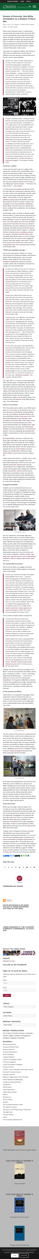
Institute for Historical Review (12, 1082)
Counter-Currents (8, 1067)
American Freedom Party (11, 1047)
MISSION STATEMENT (12, 1)
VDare (5, 1117)
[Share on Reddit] (30, 867)
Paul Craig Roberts (9, 1089)
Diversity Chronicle (9, 1074)
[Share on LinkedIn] (19, 867)
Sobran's (5, 1102)
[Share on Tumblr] (23, 867)
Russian (6, 1038)
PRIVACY (28, 1)
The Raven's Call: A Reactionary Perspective (17, 1109)
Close (14, 1255)
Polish (17, 1036)
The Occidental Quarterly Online (13, 1104)
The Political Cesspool (10, 1107)
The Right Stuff (7, 1112)
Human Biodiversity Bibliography (13, 1079)
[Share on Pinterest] (16, 867)
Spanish (14, 1038)
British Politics (25, 24)
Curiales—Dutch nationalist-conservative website (18, 1069)
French (22, 1033)
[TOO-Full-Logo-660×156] (16, 6)
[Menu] (33, 6)
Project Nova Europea (10, 1092)
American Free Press (9, 1044)
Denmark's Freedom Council (12, 1072)
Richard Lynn (7, 1097)
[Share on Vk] (27, 867)
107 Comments (15, 24)
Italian (11, 1036)
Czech (8, 1033)
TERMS (22, 1)
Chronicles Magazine (9, 1062)
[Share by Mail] (34, 867)
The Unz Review (8, 1114)
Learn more (24, 1255)
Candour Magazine (9, 1057)
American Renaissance (10, 1052)
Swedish (21, 1038)
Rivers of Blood (7, 1099)
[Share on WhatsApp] (12, 867)
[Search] (29, 6)
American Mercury (8, 1049)
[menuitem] (12, 1)
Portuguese (25, 1036)
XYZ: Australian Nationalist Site (12, 1119)
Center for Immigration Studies (12, 1059)
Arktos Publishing (8, 1054)
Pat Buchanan (7, 1087)
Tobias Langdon (14, 27)
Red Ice (5, 1094)
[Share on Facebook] (5, 867)
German (29, 1033)
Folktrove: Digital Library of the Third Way (15, 1077)
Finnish (15, 1033)
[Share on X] (8, 867)
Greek (5, 1036)
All (4, 1033)
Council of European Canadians (12, 1064)
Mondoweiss (7, 1084)
